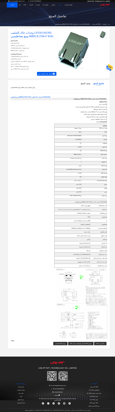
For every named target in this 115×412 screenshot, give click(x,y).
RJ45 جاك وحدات (96, 24)
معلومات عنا (45, 4)
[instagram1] (65, 404)
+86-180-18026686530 (35, 1)
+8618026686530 (58, 392)
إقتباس (12, 4)
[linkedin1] (54, 404)
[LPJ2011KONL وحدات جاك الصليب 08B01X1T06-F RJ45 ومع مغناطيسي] (77, 50)
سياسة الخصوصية (21, 402)
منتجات (60, 4)
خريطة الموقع (21, 399)
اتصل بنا (38, 4)
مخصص (53, 4)
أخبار (21, 396)
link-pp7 (57, 395)
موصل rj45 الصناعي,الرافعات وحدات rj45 (81, 343)
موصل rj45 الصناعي (60, 343)
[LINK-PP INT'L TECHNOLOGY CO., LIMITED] (105, 5)
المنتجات (104, 24)
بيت (109, 24)
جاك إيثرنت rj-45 (100, 343)
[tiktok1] (70, 404)
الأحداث (31, 4)
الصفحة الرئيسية (68, 4)
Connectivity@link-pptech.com (17, 1)
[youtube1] (60, 404)
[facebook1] (44, 404)
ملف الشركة (21, 386)
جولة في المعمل (21, 390)
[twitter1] (49, 404)
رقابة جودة (21, 393)
